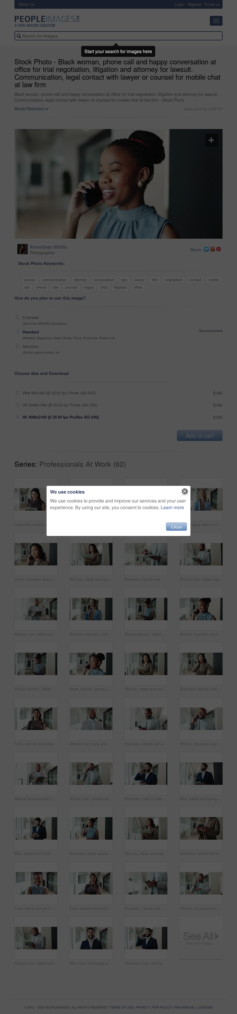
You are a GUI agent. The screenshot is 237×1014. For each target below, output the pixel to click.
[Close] (185, 491)
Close (176, 527)
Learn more (172, 507)
